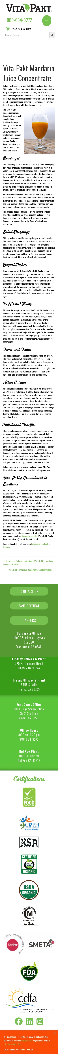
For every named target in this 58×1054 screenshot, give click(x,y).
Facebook (44, 543)
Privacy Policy (26, 1040)
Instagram (35, 543)
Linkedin (6, 547)
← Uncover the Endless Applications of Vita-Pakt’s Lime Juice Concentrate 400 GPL (28, 563)
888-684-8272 (19, 19)
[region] (29, 1042)
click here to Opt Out (12, 1044)
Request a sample (29, 536)
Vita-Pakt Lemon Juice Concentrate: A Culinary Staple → (32, 569)
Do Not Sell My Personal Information (18, 1049)
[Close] (55, 1033)
